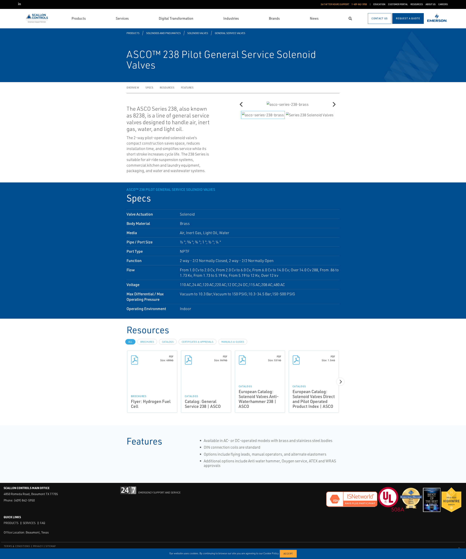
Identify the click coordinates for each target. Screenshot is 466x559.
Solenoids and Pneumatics (163, 33)
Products (133, 33)
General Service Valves (230, 33)
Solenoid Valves (197, 33)
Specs (149, 87)
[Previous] (242, 104)
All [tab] (130, 341)
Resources (167, 87)
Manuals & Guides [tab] (232, 341)
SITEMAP (51, 546)
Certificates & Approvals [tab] (197, 341)
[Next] (334, 104)
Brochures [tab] (147, 341)
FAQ (42, 523)
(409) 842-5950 (24, 500)
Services (29, 523)
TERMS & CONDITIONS (17, 546)
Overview (133, 87)
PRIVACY (38, 546)
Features (187, 87)
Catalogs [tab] (168, 341)
